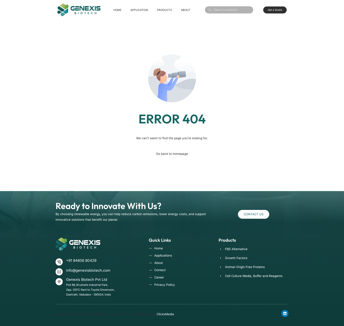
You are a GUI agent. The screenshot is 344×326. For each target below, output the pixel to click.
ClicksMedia (165, 314)
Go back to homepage (172, 154)
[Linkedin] (284, 313)
